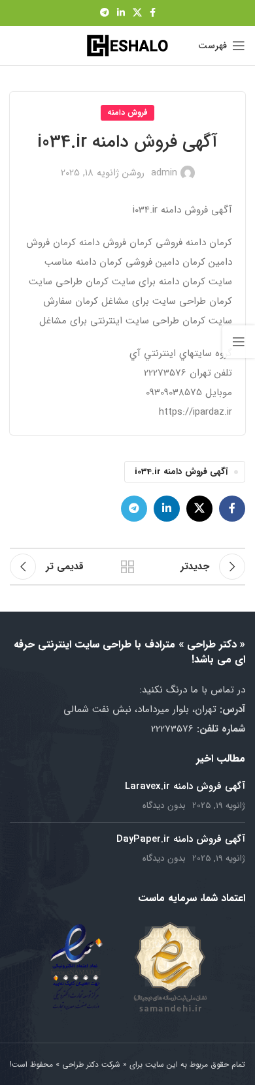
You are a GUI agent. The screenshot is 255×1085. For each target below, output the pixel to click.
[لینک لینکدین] (121, 13)
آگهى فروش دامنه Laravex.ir (185, 786)
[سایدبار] (238, 341)
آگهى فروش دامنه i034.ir (181, 472)
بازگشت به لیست (127, 567)
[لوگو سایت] (127, 45)
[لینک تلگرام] (104, 13)
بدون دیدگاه (164, 805)
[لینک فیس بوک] (153, 13)
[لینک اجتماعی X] (137, 13)
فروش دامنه (127, 112)
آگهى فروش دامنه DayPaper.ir (180, 839)
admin (164, 173)
